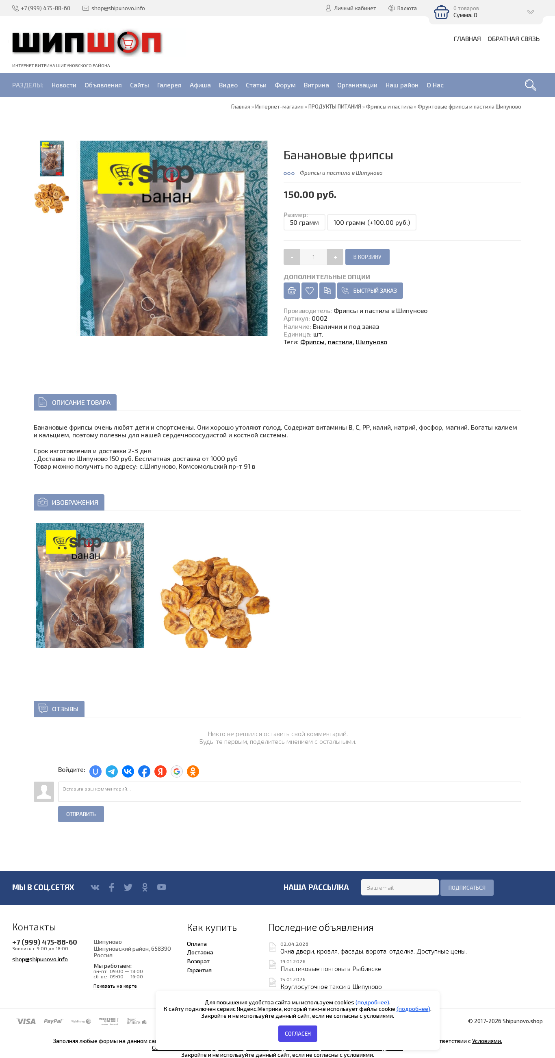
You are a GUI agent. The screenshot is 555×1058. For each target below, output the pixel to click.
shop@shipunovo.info (40, 959)
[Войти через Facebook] (144, 771)
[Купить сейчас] (292, 290)
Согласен (298, 1033)
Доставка (200, 952)
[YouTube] (161, 887)
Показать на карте (115, 985)
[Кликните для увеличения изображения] (90, 604)
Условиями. (487, 1040)
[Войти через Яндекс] (160, 771)
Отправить (81, 814)
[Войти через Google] (177, 771)
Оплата (197, 943)
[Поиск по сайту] (530, 85)
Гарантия (199, 969)
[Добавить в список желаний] (309, 290)
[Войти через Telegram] (112, 771)
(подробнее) (372, 1002)
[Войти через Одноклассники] (193, 771)
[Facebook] (111, 887)
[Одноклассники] (145, 887)
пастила (340, 341)
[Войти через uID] (95, 771)
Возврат (198, 961)
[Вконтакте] (95, 887)
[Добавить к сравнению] (327, 290)
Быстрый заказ (375, 290)
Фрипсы (312, 341)
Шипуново (371, 341)
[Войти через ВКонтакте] (128, 771)
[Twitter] (128, 887)
